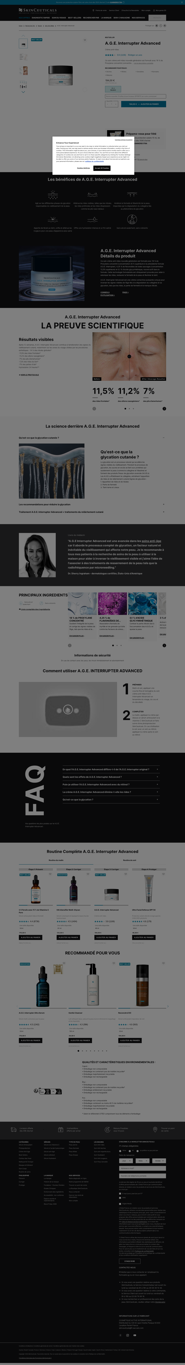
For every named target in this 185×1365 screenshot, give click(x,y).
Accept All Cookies (102, 168)
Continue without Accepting (123, 140)
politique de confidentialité (94, 161)
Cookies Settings (83, 168)
